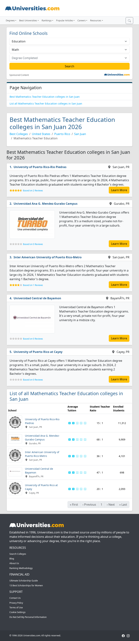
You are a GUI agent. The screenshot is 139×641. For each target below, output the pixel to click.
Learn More (119, 190)
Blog (11, 558)
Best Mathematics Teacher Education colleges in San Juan (45, 96)
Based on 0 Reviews (33, 244)
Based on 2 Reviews (33, 190)
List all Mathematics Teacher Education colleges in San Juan (46, 103)
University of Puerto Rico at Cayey (38, 352)
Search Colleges (17, 553)
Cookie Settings (17, 612)
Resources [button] (95, 20)
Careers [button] (81, 20)
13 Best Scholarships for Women (26, 585)
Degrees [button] (10, 20)
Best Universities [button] (28, 20)
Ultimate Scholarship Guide (23, 580)
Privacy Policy (16, 602)
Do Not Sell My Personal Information (28, 617)
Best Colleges (19, 134)
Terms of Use (16, 607)
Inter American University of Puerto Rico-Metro (48, 257)
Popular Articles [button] (64, 20)
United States (41, 134)
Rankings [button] (47, 20)
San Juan (80, 134)
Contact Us (15, 597)
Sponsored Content (19, 75)
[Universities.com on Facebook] (123, 635)
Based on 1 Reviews (33, 285)
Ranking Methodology (21, 568)
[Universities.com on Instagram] (128, 635)
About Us (14, 563)
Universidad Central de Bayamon (37, 298)
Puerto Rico (62, 134)
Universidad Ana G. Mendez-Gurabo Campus (45, 204)
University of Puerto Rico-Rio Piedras (40, 167)
